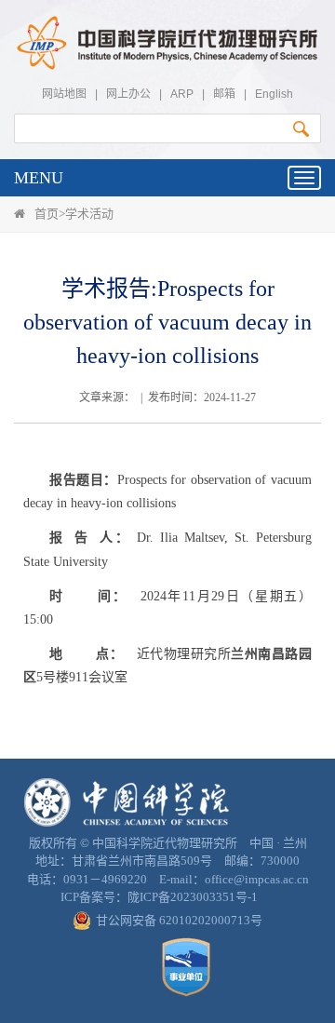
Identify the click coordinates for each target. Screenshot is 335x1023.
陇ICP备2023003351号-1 (192, 897)
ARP (182, 94)
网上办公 (128, 94)
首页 (46, 214)
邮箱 (224, 94)
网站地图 (64, 94)
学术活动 (89, 214)
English (274, 94)
